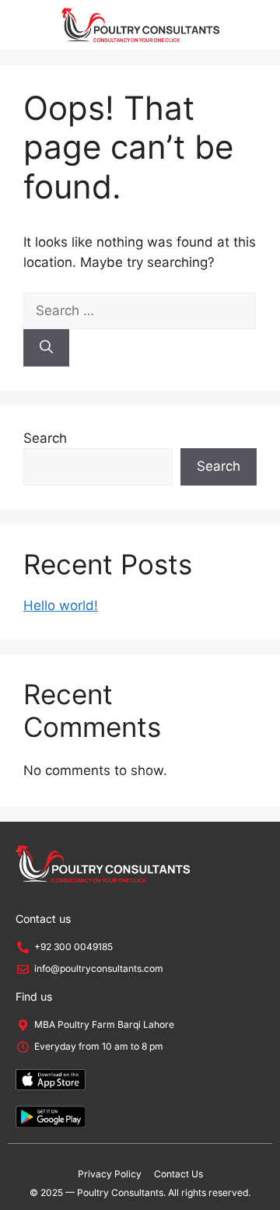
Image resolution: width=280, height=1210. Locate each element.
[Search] (46, 348)
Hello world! (60, 605)
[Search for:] (139, 310)
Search (45, 438)
